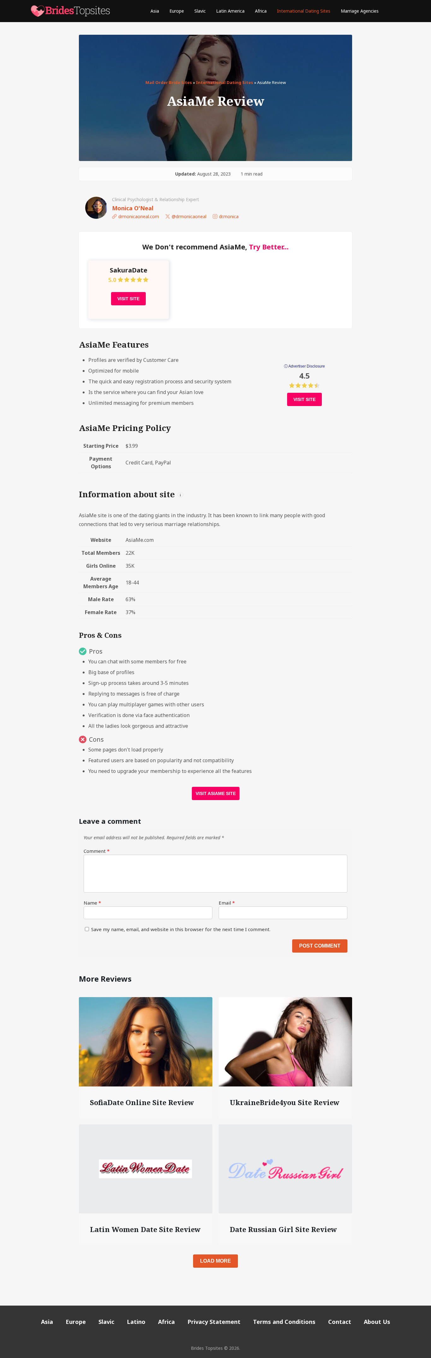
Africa (261, 11)
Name (92, 903)
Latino (136, 1321)
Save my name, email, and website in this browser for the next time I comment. (180, 929)
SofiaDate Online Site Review (142, 1102)
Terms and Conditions (284, 1321)
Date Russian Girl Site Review (283, 1229)
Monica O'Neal (132, 208)
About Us (377, 1321)
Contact (339, 1321)
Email (227, 903)
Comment (96, 851)
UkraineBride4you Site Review (284, 1102)
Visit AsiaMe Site (216, 793)
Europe (176, 11)
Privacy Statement (213, 1321)
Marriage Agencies (360, 11)
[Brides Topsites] (70, 11)
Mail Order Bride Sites (168, 82)
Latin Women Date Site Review (145, 1229)
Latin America (230, 11)
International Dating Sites (303, 11)
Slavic (200, 11)
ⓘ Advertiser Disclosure (304, 366)
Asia (155, 11)
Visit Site (128, 298)
